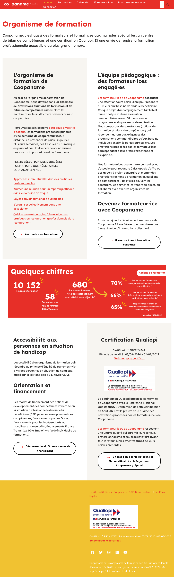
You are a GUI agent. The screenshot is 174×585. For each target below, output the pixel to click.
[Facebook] (93, 552)
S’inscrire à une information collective (129, 241)
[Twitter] (101, 552)
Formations (65, 2)
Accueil (48, 2)
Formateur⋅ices (103, 2)
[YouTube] (125, 552)
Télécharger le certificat (129, 358)
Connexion (49, 6)
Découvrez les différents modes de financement (44, 447)
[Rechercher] (167, 4)
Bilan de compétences (131, 2)
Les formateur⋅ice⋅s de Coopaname (121, 97)
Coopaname (33, 582)
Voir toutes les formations (38, 234)
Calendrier (83, 2)
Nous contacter (144, 492)
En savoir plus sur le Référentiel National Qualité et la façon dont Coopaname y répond (129, 460)
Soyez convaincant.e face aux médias (38, 198)
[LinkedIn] (117, 552)
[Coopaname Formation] (20, 4)
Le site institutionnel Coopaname (108, 492)
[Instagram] (109, 552)
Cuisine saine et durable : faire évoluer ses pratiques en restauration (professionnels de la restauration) (43, 218)
